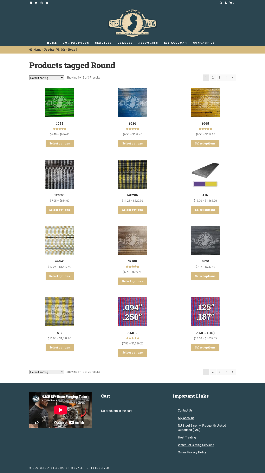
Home (37, 49)
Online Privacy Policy (192, 452)
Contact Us (185, 410)
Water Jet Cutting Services (196, 445)
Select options (59, 143)
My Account (186, 418)
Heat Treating (187, 437)
